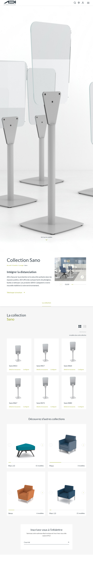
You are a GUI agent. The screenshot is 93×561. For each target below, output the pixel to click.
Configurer (26, 369)
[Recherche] (75, 2)
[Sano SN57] (46, 350)
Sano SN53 (13, 366)
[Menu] (88, 3)
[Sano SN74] (46, 387)
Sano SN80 (68, 403)
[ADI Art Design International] (10, 3)
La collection (46, 303)
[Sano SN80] (74, 387)
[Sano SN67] (19, 387)
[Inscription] (68, 542)
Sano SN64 (68, 366)
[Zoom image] (70, 269)
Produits (15, 265)
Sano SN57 (41, 366)
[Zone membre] (83, 3)
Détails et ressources (15, 369)
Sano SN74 (41, 403)
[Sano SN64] (74, 350)
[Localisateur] (79, 2)
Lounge (21, 265)
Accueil (9, 265)
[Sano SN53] (19, 350)
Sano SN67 (13, 403)
